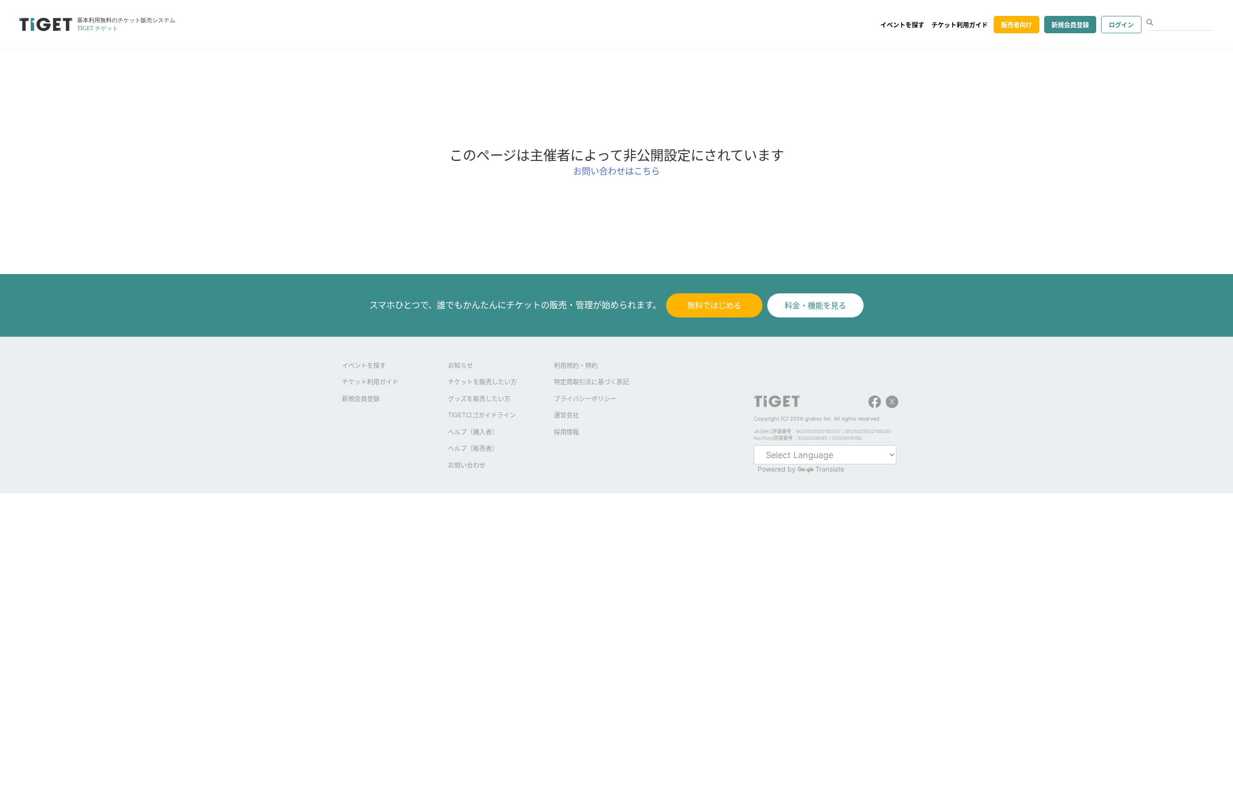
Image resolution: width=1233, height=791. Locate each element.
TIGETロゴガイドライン (482, 415)
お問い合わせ (466, 465)
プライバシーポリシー (585, 398)
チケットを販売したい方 (482, 381)
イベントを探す (902, 24)
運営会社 (566, 415)
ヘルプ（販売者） (473, 448)
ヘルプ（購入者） (473, 431)
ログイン (1121, 24)
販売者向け (1016, 24)
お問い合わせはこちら (616, 171)
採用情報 (566, 431)
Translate (829, 469)
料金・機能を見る (815, 305)
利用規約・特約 (576, 365)
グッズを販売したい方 (479, 398)
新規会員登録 (1070, 24)
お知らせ (460, 365)
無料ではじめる (714, 305)
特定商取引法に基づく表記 (591, 381)
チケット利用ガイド (959, 24)
